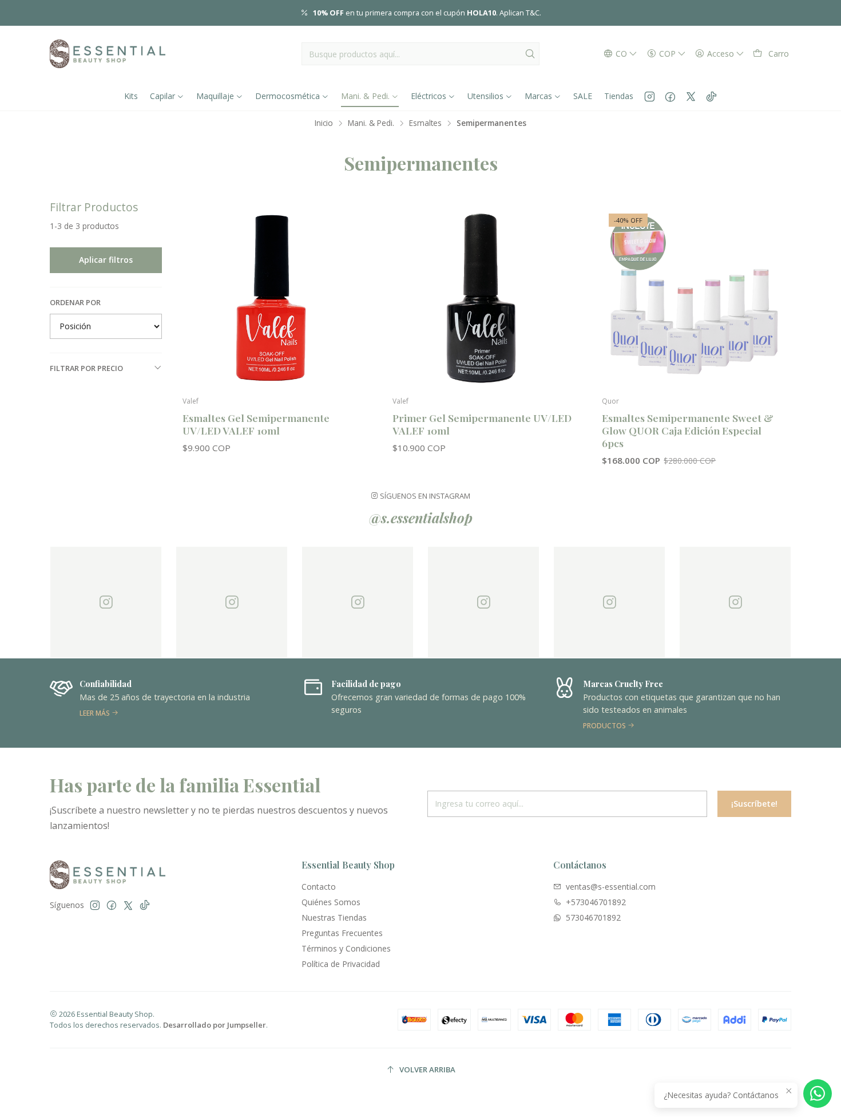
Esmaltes (425, 123)
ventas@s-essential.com (611, 886)
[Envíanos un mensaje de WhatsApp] (817, 1093)
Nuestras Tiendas (334, 917)
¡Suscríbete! (754, 803)
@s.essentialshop (421, 517)
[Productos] (672, 703)
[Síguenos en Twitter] (691, 96)
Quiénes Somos (331, 902)
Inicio (324, 123)
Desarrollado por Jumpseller (214, 1025)
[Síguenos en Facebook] (670, 96)
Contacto (319, 886)
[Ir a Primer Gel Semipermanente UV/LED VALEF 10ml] (483, 298)
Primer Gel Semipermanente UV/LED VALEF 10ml (482, 424)
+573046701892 (596, 902)
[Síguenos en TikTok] (711, 96)
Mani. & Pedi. (371, 123)
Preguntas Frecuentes (342, 932)
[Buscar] (529, 53)
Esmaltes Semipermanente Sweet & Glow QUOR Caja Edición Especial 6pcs (687, 430)
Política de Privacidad (341, 963)
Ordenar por (75, 302)
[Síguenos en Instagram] (650, 96)
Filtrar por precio (86, 368)
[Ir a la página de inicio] (107, 54)
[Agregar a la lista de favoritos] (351, 280)
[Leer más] (169, 703)
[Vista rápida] (351, 309)
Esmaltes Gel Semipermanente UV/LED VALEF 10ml (256, 424)
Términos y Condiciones (346, 948)
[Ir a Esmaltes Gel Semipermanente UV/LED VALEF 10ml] (274, 298)
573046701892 (593, 917)
